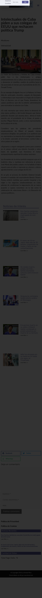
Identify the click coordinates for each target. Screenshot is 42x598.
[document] (21, 299)
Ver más (15, 2)
